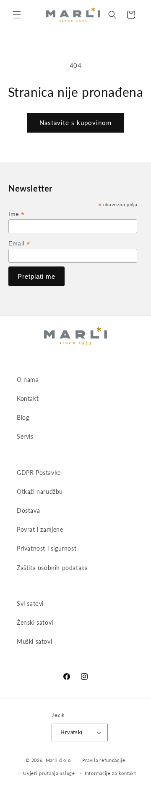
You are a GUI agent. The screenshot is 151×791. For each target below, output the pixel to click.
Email (19, 244)
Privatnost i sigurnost (46, 548)
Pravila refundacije (103, 760)
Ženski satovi (35, 622)
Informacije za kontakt (110, 773)
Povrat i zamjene (40, 529)
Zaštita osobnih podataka (52, 567)
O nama (28, 379)
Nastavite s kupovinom (75, 122)
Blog (23, 417)
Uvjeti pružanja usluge (49, 773)
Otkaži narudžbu (40, 491)
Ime (16, 214)
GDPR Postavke (39, 472)
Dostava (28, 510)
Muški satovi (34, 641)
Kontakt (28, 398)
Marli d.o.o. (59, 760)
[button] (17, 14)
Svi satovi (30, 603)
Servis (25, 436)
